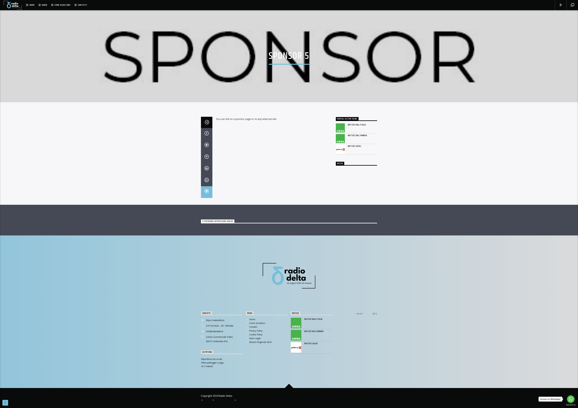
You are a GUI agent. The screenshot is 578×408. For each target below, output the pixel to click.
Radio (44, 5)
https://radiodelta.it (215, 320)
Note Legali (255, 338)
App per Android (223, 400)
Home (32, 5)
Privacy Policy (256, 330)
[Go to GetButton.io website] (571, 405)
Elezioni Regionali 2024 (260, 342)
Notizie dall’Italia (357, 124)
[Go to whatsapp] (571, 399)
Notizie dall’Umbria (357, 135)
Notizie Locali (354, 146)
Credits (238, 395)
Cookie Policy (255, 334)
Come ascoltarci (62, 5)
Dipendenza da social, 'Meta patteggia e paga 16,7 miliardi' (212, 363)
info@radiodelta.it (214, 331)
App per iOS (243, 400)
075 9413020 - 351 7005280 (219, 325)
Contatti (82, 5)
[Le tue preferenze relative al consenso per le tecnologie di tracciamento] (5, 403)
